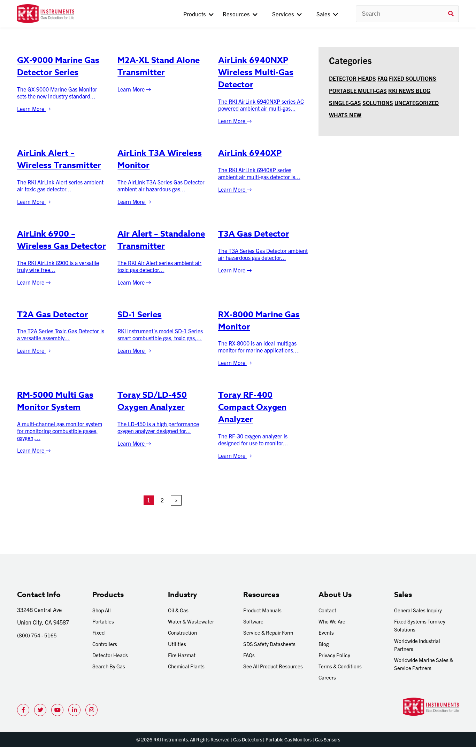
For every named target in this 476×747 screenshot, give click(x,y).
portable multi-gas (358, 90)
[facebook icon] (23, 710)
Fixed (98, 632)
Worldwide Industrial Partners (417, 644)
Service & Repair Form (268, 632)
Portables (103, 621)
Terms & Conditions (340, 666)
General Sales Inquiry (418, 610)
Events (326, 632)
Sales (324, 13)
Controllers (104, 644)
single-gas (345, 102)
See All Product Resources (273, 666)
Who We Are (331, 621)
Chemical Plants (186, 666)
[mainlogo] (68, 13)
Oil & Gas (178, 610)
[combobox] (407, 14)
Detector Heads (110, 655)
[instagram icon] (91, 710)
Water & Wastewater (191, 621)
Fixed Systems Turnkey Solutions (419, 625)
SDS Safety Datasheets (269, 644)
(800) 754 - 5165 (37, 635)
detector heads (352, 78)
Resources (238, 13)
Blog (323, 644)
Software (253, 621)
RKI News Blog (409, 90)
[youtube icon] (57, 710)
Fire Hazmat (181, 655)
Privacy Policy (334, 655)
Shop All (101, 610)
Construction (182, 632)
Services (284, 13)
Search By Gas (108, 666)
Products (196, 13)
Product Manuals (262, 610)
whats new (345, 114)
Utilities (177, 644)
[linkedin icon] (74, 710)
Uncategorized (416, 102)
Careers (327, 677)
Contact (327, 610)
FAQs (249, 655)
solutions (377, 102)
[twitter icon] (40, 710)
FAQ (382, 78)
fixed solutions (412, 78)
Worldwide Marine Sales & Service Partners (423, 664)
